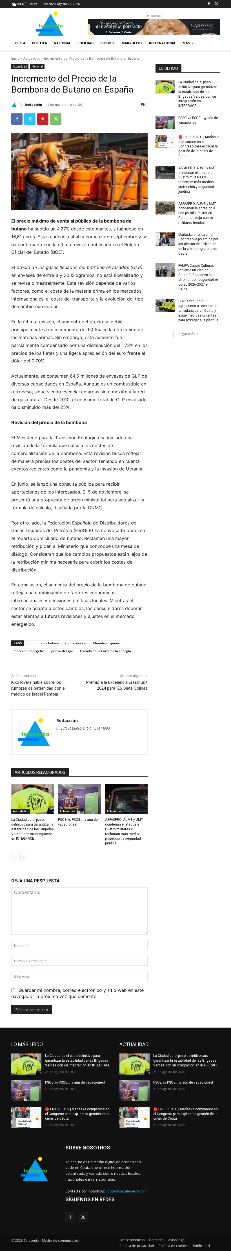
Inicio (15, 58)
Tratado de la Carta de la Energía (105, 651)
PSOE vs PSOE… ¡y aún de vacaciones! (75, 1082)
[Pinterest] (42, 119)
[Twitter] (216, 4)
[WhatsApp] (55, 119)
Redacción (33, 104)
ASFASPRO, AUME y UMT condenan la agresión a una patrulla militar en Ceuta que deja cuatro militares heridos (197, 213)
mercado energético (30, 651)
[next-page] (23, 856)
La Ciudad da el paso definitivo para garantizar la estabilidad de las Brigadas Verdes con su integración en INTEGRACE (32, 829)
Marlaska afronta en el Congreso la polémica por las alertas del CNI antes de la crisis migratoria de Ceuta (198, 244)
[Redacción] (15, 104)
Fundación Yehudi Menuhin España (92, 643)
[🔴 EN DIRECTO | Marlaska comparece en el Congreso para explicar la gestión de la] (165, 141)
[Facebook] (208, 4)
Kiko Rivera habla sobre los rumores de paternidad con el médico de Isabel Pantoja (38, 688)
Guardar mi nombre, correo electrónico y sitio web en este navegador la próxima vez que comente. (77, 993)
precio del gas (62, 651)
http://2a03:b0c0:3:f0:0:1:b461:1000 (83, 728)
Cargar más (185, 333)
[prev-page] (14, 856)
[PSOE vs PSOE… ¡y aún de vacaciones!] (79, 799)
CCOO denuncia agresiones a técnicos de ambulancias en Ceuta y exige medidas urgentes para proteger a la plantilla (198, 310)
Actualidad (32, 58)
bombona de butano (43, 643)
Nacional (37, 66)
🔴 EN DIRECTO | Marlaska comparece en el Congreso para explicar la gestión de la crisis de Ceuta (198, 146)
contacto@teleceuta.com (127, 1191)
